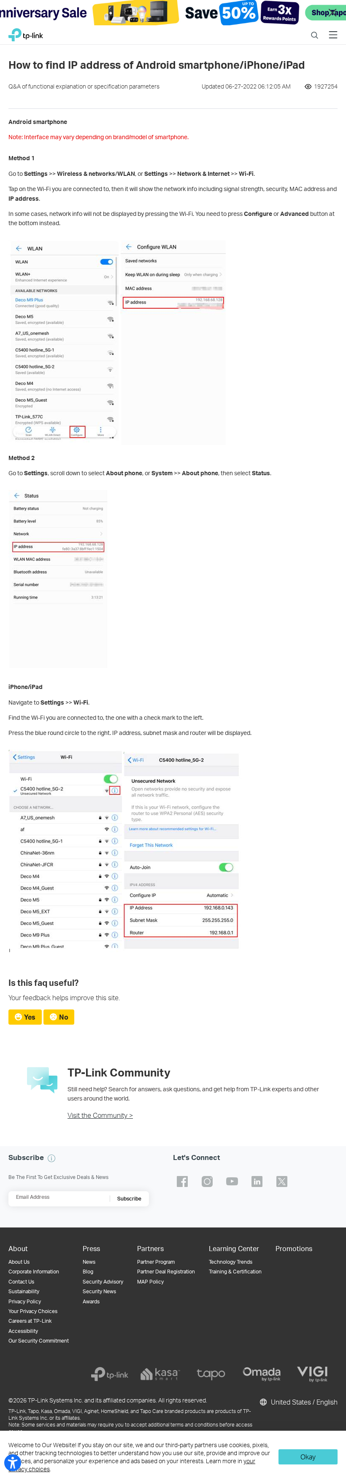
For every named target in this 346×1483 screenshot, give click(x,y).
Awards (91, 1301)
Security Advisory (103, 1281)
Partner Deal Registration (166, 1271)
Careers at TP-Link (29, 1321)
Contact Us (21, 1281)
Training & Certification (235, 1271)
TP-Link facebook (182, 1181)
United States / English (303, 1401)
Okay (308, 1456)
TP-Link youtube (232, 1181)
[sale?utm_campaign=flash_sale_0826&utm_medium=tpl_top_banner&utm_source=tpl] (173, 12)
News (89, 1262)
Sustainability (23, 1291)
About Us (19, 1262)
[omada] (261, 1374)
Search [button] (314, 29)
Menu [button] (333, 29)
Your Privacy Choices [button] (32, 1311)
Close (332, 13)
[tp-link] (109, 1374)
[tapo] (211, 1374)
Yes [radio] (29, 1016)
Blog (88, 1271)
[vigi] (312, 1374)
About (18, 1248)
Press (91, 1248)
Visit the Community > (100, 1115)
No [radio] (63, 1016)
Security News (99, 1291)
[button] (51, 1158)
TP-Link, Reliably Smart (25, 32)
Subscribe (129, 1198)
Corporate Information (33, 1271)
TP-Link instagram (207, 1181)
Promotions (294, 1248)
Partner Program (156, 1262)
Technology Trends (230, 1262)
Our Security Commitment (38, 1341)
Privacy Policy (24, 1301)
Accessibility (23, 1331)
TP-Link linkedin (257, 1181)
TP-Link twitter (282, 1181)
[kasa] (160, 1374)
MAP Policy (150, 1281)
